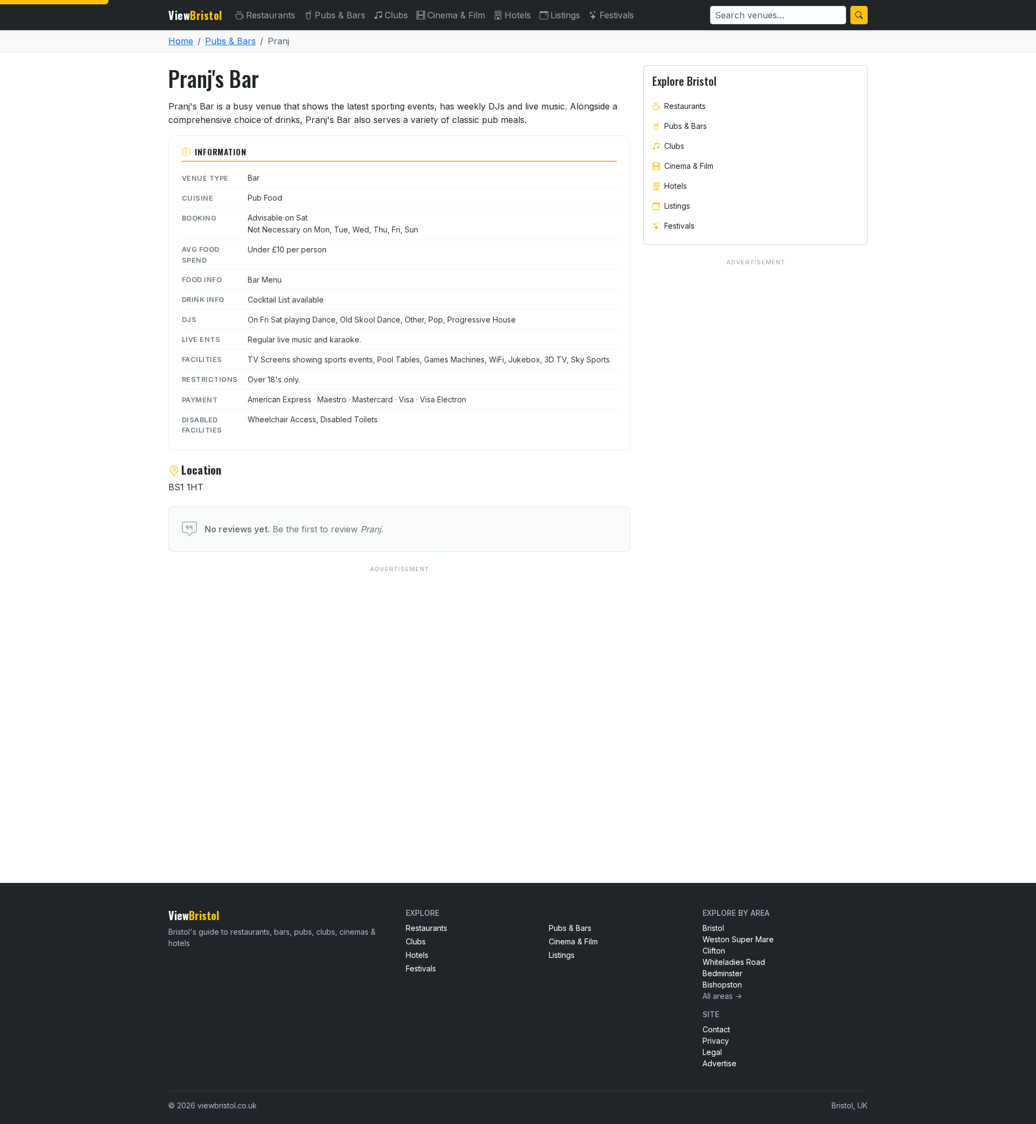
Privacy (716, 1040)
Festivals (616, 15)
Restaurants (270, 15)
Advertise (720, 1063)
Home (180, 41)
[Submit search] (859, 15)
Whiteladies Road (734, 962)
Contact (716, 1029)
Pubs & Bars (340, 15)
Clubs (396, 15)
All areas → (722, 995)
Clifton (714, 950)
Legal (712, 1052)
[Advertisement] (399, 702)
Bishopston (722, 984)
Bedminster (722, 973)
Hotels (518, 15)
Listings (565, 15)
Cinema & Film (456, 15)
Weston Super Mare (738, 939)
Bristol (713, 928)
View (195, 15)
